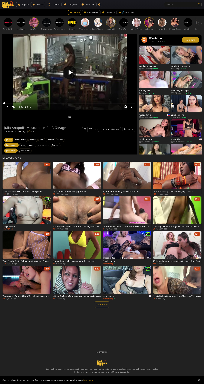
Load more (102, 304)
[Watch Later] (99, 4)
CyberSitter (125, 372)
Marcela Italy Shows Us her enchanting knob (22, 191)
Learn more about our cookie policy (142, 369)
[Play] (69, 72)
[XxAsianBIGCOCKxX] (154, 58)
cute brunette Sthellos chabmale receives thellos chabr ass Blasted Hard (127, 226)
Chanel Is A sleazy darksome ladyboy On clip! (173, 191)
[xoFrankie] (186, 131)
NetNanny (114, 372)
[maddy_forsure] (154, 106)
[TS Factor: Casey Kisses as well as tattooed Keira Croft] (177, 248)
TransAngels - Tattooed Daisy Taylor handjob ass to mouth (27, 296)
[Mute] (14, 107)
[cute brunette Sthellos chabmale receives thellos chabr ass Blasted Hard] (127, 213)
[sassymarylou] (27, 213)
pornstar (50, 139)
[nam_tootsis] (127, 283)
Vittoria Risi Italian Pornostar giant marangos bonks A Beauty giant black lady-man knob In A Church (76, 296)
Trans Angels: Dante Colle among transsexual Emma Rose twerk (26, 261)
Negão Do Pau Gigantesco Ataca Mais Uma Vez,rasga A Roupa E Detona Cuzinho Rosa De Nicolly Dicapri (177, 296)
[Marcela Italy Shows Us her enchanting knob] (27, 178)
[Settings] (126, 107)
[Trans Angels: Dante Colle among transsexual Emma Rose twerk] (27, 248)
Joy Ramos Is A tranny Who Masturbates (121, 191)
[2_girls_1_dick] (127, 248)
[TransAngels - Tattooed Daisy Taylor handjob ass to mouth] (27, 283)
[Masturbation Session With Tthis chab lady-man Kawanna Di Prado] (77, 213)
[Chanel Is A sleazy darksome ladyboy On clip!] (177, 178)
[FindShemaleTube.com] (8, 4)
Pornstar (55, 145)
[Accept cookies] (199, 380)
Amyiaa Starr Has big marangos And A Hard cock (74, 261)
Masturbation (43, 145)
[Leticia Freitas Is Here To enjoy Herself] (77, 178)
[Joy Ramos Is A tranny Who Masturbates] (127, 178)
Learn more (88, 380)
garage (60, 139)
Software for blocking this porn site (90, 372)
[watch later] (6, 165)
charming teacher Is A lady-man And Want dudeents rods (176, 226)
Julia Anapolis (24, 150)
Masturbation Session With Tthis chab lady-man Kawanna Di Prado (76, 226)
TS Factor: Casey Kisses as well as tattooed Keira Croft (176, 261)
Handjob (31, 145)
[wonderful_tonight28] (186, 58)
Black (22, 145)
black (41, 139)
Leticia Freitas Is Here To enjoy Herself (69, 191)
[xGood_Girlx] (154, 82)
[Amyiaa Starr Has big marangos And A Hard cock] (77, 248)
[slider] (69, 103)
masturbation (20, 139)
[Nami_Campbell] (154, 131)
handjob (32, 139)
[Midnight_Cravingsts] (186, 82)
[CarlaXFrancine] (186, 106)
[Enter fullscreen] (132, 107)
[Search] (198, 4)
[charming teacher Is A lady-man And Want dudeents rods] (177, 213)
